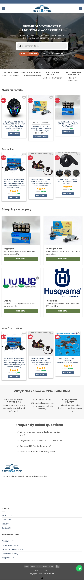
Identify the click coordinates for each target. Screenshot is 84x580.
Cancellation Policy (10, 553)
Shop (42, 570)
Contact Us (6, 528)
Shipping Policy (8, 558)
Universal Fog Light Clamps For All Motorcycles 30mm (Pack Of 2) (67, 181)
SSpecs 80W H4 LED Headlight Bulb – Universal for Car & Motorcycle (41, 129)
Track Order (7, 519)
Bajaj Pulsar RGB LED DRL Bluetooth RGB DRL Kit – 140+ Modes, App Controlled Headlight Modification (14, 125)
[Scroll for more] (42, 64)
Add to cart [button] (14, 134)
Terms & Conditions (10, 545)
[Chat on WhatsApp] (79, 568)
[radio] (36, 122)
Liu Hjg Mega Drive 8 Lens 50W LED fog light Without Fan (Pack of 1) (68, 124)
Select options (41, 137)
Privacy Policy (7, 541)
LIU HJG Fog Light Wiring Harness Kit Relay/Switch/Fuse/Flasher (67, 360)
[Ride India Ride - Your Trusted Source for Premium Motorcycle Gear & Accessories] (42, 8)
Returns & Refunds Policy (12, 549)
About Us (5, 524)
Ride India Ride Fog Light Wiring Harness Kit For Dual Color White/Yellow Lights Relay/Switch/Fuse (41, 182)
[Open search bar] (42, 578)
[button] (3, 8)
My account (7, 515)
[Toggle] (18, 432)
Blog (47, 570)
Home (37, 570)
